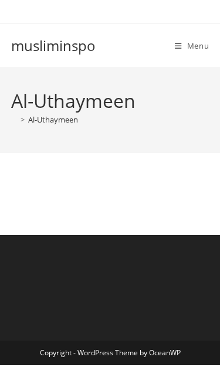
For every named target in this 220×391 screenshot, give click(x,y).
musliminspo (53, 45)
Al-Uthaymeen (53, 119)
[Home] (14, 119)
